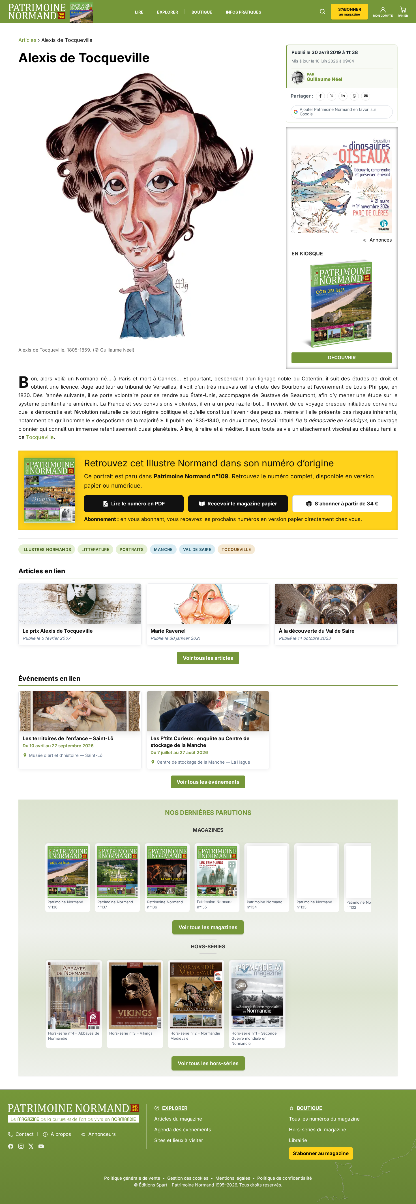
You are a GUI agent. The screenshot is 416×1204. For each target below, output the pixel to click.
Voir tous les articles (208, 658)
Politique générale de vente (132, 1178)
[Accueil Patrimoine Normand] (73, 1108)
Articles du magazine (178, 1119)
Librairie (298, 1140)
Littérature (95, 549)
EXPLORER (167, 12)
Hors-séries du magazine (317, 1129)
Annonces (381, 240)
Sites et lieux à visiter (178, 1140)
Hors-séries (208, 946)
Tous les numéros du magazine (324, 1119)
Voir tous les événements (208, 782)
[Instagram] (21, 1146)
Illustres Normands (46, 549)
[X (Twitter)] (31, 1146)
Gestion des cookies (187, 1178)
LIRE (139, 12)
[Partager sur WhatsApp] (354, 96)
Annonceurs (102, 1134)
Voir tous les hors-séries (208, 1063)
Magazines (208, 830)
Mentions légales (232, 1178)
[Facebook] (11, 1146)
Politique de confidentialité (284, 1178)
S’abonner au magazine (321, 1153)
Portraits (131, 549)
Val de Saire (197, 549)
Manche (163, 549)
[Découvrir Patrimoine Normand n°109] (49, 490)
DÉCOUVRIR (342, 357)
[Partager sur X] (331, 96)
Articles (27, 40)
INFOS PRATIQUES (243, 12)
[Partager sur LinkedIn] (343, 96)
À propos (61, 1134)
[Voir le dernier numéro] (81, 12)
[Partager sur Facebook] (320, 96)
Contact (25, 1134)
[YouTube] (41, 1146)
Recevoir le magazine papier (242, 504)
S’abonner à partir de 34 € (346, 504)
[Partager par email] (365, 96)
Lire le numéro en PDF (138, 504)
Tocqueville (40, 437)
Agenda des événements (182, 1129)
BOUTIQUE (202, 12)
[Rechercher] (322, 11)
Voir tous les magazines (208, 927)
